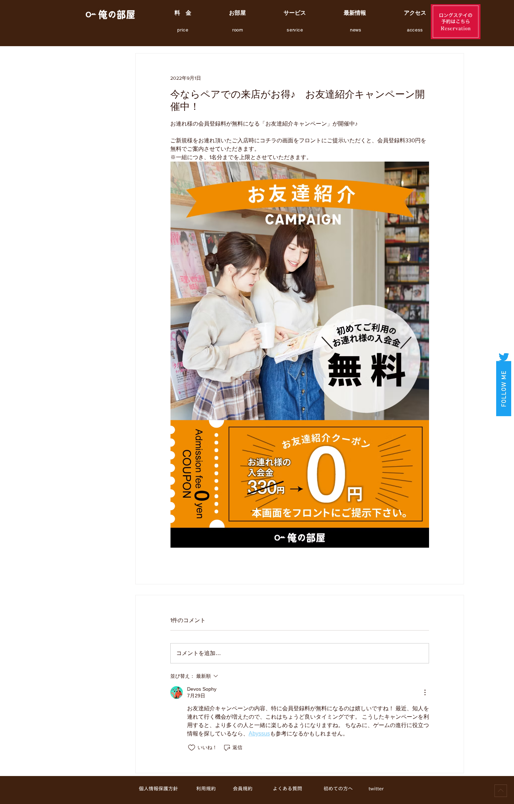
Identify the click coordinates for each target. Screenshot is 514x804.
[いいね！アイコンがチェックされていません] (191, 747)
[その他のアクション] (425, 692)
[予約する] (455, 21)
